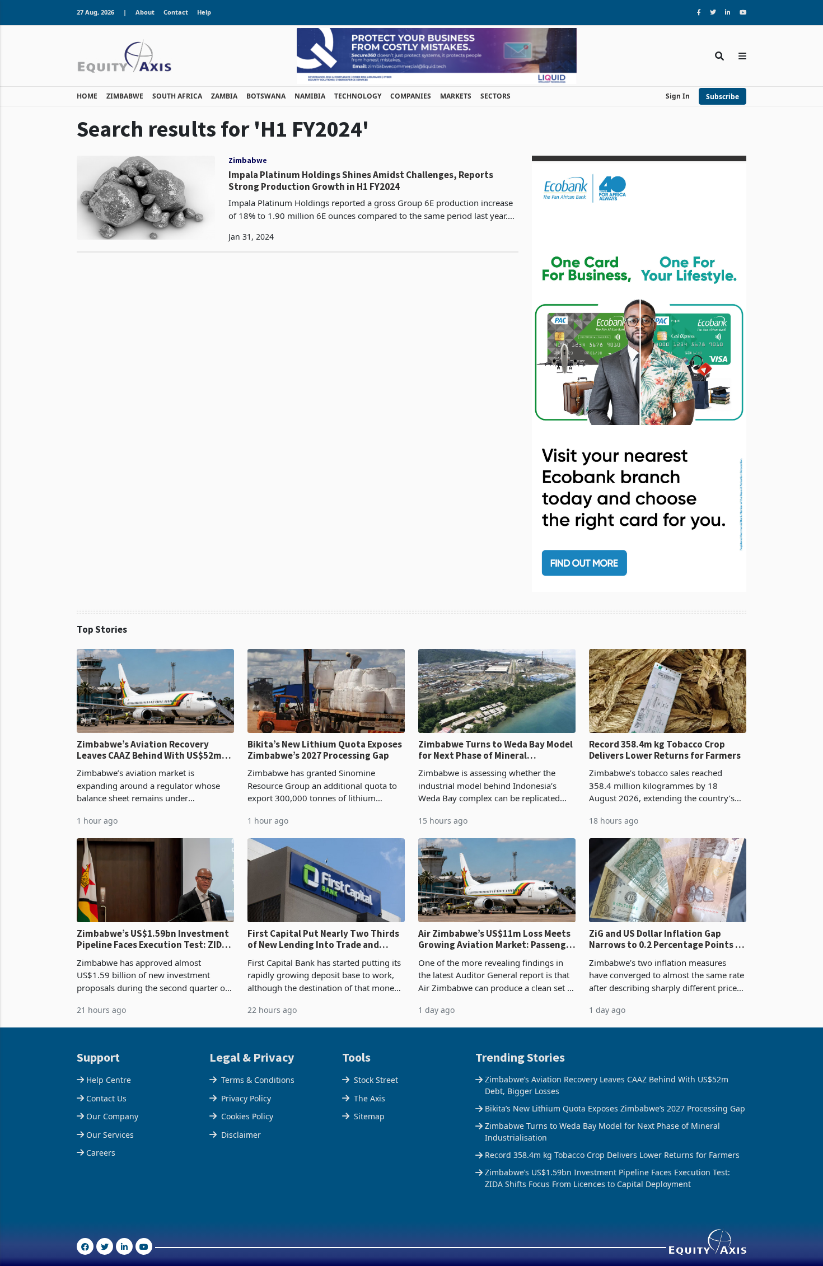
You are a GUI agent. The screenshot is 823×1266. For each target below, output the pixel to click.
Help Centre (108, 1080)
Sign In (678, 96)
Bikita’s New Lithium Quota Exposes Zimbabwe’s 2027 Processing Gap (324, 750)
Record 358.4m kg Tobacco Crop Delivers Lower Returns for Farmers (665, 750)
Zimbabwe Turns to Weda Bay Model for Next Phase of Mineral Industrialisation (495, 750)
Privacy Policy (246, 1098)
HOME (87, 96)
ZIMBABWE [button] (124, 96)
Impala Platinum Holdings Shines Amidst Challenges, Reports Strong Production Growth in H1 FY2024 (360, 180)
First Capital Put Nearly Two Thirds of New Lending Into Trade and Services (323, 939)
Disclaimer (241, 1134)
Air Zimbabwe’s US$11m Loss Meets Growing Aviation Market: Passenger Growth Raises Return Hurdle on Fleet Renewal (496, 939)
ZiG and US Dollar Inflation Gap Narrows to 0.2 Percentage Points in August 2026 (666, 939)
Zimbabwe (247, 160)
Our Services (110, 1134)
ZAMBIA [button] (224, 96)
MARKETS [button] (455, 96)
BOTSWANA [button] (266, 96)
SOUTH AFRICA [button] (177, 96)
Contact (175, 12)
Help (204, 12)
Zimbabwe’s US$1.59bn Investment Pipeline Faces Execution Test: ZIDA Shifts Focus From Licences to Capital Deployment (153, 939)
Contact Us (106, 1098)
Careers (100, 1152)
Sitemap (369, 1116)
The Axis (369, 1098)
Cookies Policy (247, 1116)
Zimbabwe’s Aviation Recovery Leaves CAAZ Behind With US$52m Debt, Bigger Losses (149, 750)
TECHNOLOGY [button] (357, 96)
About (145, 12)
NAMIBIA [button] (309, 96)
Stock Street (376, 1080)
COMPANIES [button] (410, 96)
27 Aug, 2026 (95, 12)
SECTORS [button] (495, 96)
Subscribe (722, 96)
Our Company (112, 1116)
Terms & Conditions (257, 1080)
